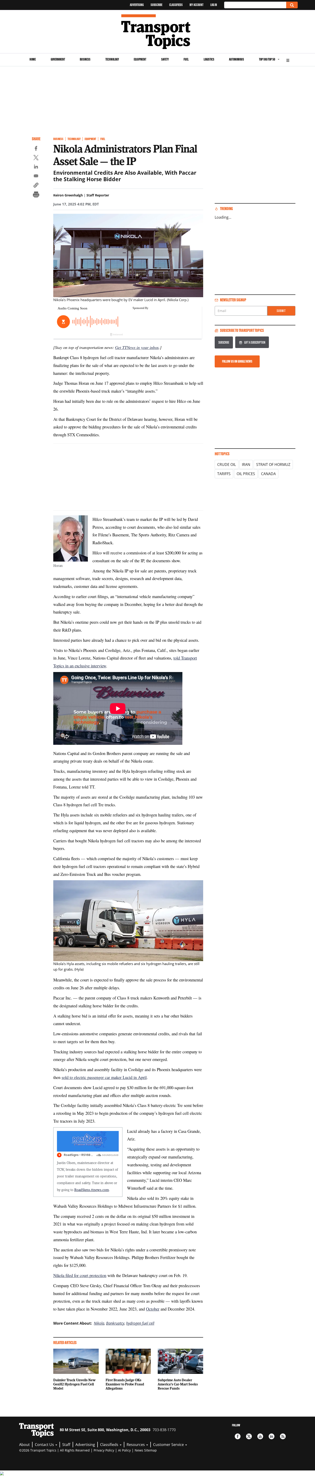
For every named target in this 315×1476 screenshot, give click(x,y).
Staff (66, 1444)
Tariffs (224, 473)
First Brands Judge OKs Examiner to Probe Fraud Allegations (125, 1384)
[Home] (157, 31)
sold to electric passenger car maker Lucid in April (104, 1077)
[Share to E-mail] (36, 176)
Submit (281, 311)
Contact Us (45, 1444)
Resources (136, 1444)
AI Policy (124, 1450)
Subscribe (156, 5)
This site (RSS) (283, 1436)
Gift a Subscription (254, 342)
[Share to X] (36, 158)
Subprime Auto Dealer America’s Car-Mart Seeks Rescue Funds (178, 1384)
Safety (165, 59)
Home (33, 59)
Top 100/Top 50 (267, 59)
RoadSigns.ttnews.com (91, 1189)
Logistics (209, 59)
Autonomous (236, 59)
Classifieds (176, 5)
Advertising (137, 5)
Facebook (238, 1436)
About (24, 1444)
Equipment (140, 59)
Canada (268, 473)
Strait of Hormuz (273, 464)
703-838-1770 (164, 1429)
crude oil (226, 464)
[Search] (292, 5)
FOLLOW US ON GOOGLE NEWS (237, 361)
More (287, 59)
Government (58, 59)
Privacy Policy (104, 1450)
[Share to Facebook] (36, 149)
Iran (246, 464)
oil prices (246, 473)
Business (85, 59)
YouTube (260, 1436)
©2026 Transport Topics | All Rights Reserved (54, 1450)
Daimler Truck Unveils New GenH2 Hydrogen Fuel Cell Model (74, 1384)
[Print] (36, 195)
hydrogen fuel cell (140, 1323)
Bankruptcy (115, 1323)
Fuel (186, 59)
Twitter (249, 1436)
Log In (213, 5)
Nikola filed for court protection (79, 1275)
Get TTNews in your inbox (137, 347)
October (152, 1309)
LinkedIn (271, 1436)
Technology (112, 59)
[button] (36, 186)
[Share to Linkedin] (36, 167)
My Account (196, 5)
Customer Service (169, 1444)
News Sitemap (146, 1450)
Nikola (99, 1323)
